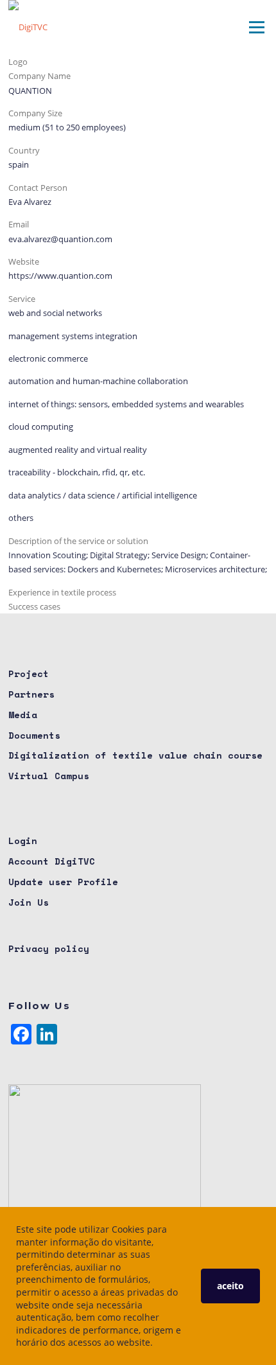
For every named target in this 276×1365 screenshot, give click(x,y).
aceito (230, 1286)
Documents (34, 735)
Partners (31, 694)
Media (22, 714)
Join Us (28, 902)
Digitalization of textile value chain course (135, 755)
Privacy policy (48, 948)
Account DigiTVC (51, 861)
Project (28, 673)
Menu (256, 27)
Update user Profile (63, 881)
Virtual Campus (48, 775)
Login (22, 840)
